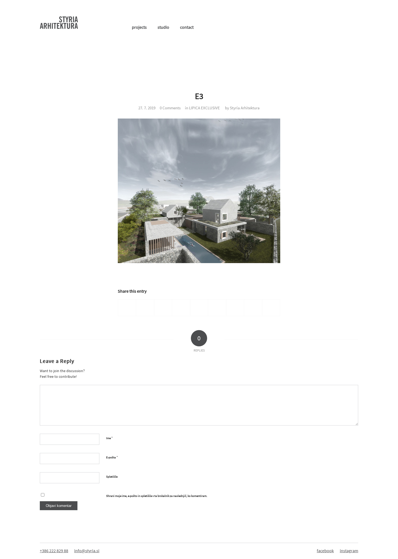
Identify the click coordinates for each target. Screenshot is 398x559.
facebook (325, 550)
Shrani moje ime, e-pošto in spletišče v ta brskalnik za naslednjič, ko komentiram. (156, 496)
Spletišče (112, 476)
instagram (349, 550)
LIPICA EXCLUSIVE (204, 107)
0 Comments (170, 107)
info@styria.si (86, 550)
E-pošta (112, 457)
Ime (109, 438)
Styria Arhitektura (245, 107)
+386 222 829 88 (54, 550)
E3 (199, 96)
